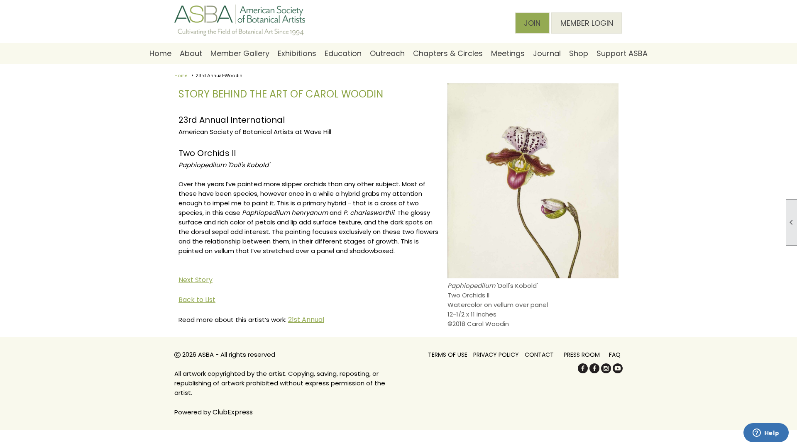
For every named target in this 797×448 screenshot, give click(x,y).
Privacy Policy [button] (496, 355)
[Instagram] (606, 371)
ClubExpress (233, 412)
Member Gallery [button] (239, 53)
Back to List (196, 299)
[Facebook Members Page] (594, 371)
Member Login (586, 23)
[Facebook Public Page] (583, 371)
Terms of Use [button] (447, 355)
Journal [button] (547, 53)
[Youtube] (618, 371)
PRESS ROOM (582, 355)
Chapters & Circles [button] (448, 53)
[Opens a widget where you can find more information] (766, 433)
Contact (539, 355)
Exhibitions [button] (297, 53)
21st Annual (306, 319)
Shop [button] (578, 53)
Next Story (195, 280)
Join (532, 23)
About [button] (191, 53)
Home (160, 53)
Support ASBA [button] (622, 53)
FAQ (615, 355)
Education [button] (343, 53)
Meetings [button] (508, 53)
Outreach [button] (387, 53)
